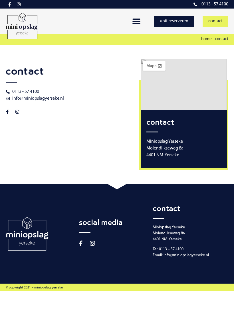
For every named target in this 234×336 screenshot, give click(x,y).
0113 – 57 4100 (171, 249)
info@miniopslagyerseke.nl (186, 255)
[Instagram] (19, 4)
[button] (136, 21)
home (206, 39)
